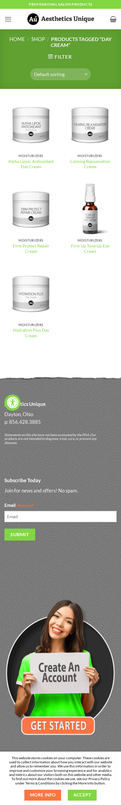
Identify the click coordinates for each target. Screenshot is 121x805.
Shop (38, 39)
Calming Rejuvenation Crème (90, 164)
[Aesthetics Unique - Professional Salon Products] (60, 19)
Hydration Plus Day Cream (31, 333)
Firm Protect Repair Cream (31, 248)
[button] (8, 19)
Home (17, 39)
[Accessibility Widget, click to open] (12, 402)
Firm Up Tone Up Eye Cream (90, 248)
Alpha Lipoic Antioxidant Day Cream (31, 164)
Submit (19, 534)
